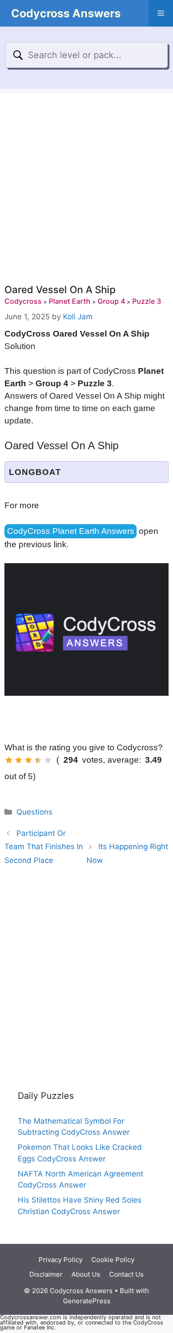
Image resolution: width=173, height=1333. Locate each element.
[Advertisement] (86, 179)
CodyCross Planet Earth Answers (70, 531)
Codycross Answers (66, 13)
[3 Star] (28, 760)
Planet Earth (69, 301)
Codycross (23, 301)
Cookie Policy (112, 1259)
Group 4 (111, 301)
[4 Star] (38, 760)
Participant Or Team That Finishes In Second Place (43, 847)
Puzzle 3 (146, 301)
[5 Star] (47, 760)
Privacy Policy (61, 1259)
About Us (85, 1274)
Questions (34, 812)
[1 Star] (8, 760)
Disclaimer (46, 1274)
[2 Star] (18, 760)
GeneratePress (86, 1301)
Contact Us (126, 1274)
